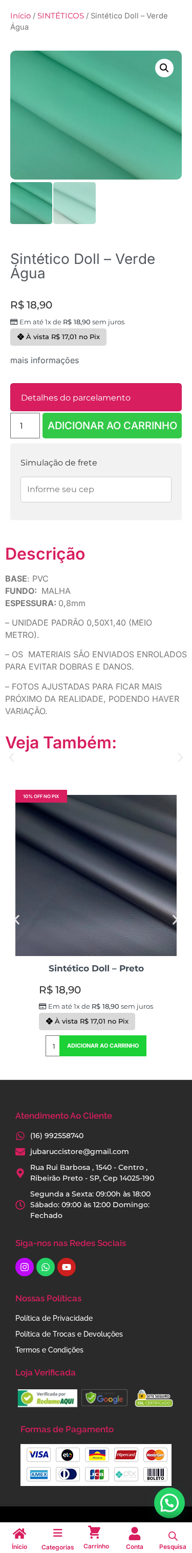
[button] (164, 68)
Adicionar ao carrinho (112, 425)
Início (20, 15)
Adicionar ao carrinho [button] (103, 1045)
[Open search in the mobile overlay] (173, 1536)
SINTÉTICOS (60, 15)
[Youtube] (66, 1267)
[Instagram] (24, 1267)
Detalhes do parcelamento (76, 398)
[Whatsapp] (45, 1267)
